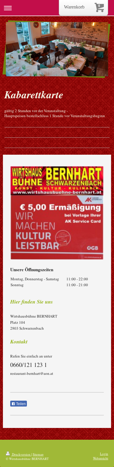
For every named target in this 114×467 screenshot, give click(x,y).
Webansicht (100, 458)
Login (104, 453)
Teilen (20, 404)
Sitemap (38, 454)
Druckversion (21, 454)
